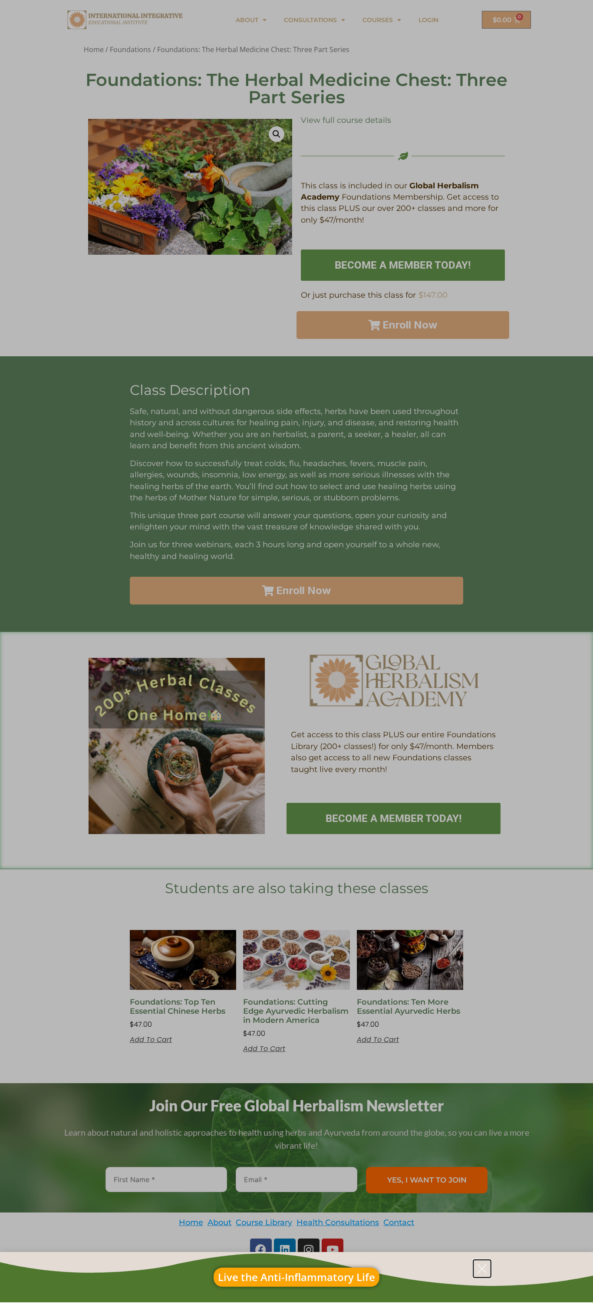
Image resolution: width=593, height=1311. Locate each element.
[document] (296, 655)
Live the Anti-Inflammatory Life (296, 1277)
